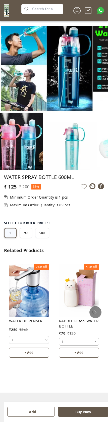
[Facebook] (101, 186)
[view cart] (88, 10)
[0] (88, 10)
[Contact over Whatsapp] (100, 10)
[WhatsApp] (92, 186)
